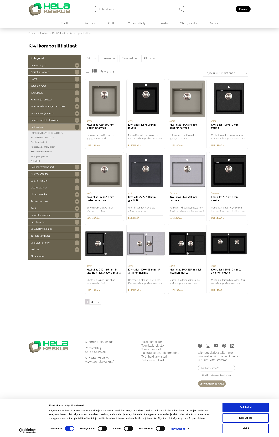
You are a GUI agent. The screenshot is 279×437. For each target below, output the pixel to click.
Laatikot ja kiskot (39, 180)
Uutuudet (90, 23)
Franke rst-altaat (39, 142)
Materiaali (127, 58)
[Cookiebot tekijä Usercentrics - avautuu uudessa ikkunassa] (27, 430)
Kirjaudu (243, 9)
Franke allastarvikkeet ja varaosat (47, 133)
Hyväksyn (217, 375)
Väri (90, 58)
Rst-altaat (35, 161)
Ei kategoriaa (38, 256)
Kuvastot (163, 23)
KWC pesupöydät (39, 156)
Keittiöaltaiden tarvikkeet (43, 147)
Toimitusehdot (151, 349)
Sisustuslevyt (38, 222)
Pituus (147, 58)
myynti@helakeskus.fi (99, 361)
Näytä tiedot (178, 428)
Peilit (33, 208)
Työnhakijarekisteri (154, 356)
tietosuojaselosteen (222, 375)
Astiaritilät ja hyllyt (40, 72)
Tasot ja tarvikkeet (40, 235)
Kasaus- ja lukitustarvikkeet (45, 120)
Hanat (34, 79)
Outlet (112, 23)
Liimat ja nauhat (39, 194)
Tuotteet (66, 23)
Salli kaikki (246, 407)
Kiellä (246, 428)
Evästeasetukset (152, 360)
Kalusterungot (38, 65)
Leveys (107, 58)
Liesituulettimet (39, 187)
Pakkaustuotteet (39, 201)
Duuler (213, 23)
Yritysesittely (136, 23)
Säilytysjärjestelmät (41, 228)
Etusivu (32, 33)
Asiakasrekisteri (152, 341)
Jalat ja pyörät (38, 85)
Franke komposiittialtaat (42, 137)
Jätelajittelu (37, 92)
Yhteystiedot (189, 23)
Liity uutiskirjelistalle (212, 383)
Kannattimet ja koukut (42, 113)
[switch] (102, 428)
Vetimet (35, 249)
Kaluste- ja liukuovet (41, 99)
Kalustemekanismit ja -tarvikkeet (48, 106)
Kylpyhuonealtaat (40, 173)
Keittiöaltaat (58, 33)
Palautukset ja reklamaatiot (160, 352)
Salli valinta (245, 417)
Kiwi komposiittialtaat (41, 151)
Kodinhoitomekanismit (42, 167)
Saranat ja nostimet (41, 215)
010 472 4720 (100, 358)
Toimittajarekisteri (153, 345)
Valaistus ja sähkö (40, 242)
